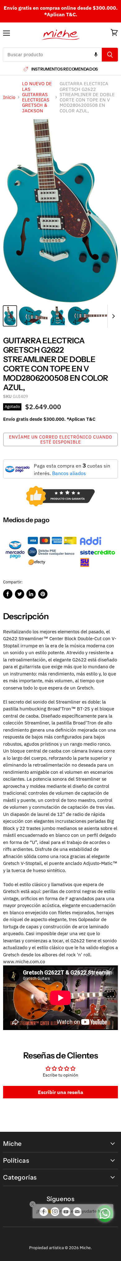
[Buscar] (110, 54)
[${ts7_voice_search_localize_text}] (96, 54)
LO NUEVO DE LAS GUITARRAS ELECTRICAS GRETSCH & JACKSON (37, 97)
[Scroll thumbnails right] (112, 316)
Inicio (9, 97)
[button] (60, 439)
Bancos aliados (69, 473)
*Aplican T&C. (60, 14)
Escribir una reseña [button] (60, 1092)
